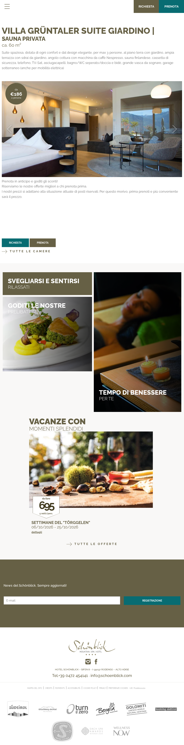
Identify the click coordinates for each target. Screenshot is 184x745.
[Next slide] (175, 129)
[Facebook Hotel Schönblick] (88, 661)
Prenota (171, 6)
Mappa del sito (34, 688)
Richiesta (146, 6)
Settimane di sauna (52, 522)
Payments (60, 688)
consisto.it (152, 687)
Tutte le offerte (95, 544)
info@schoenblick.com (111, 676)
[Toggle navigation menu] (6, 6)
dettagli (36, 532)
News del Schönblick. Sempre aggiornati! (35, 585)
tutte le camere (29, 251)
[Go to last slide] (9, 129)
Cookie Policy (90, 688)
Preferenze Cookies (118, 688)
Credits (48, 688)
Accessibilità (74, 688)
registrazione (152, 600)
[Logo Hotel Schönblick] (92, 641)
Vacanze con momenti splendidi (57, 424)
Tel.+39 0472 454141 (70, 676)
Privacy (102, 688)
